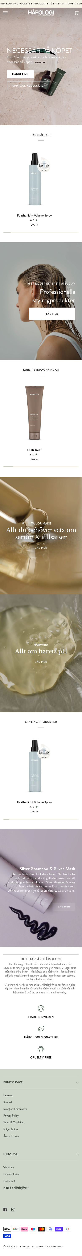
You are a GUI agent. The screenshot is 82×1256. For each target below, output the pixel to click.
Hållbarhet (9, 1181)
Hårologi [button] (10, 1154)
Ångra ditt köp (11, 1136)
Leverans (8, 1095)
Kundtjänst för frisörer (15, 1109)
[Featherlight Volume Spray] (34, 178)
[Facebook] (5, 1209)
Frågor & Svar (10, 1129)
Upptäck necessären (29, 85)
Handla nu (20, 74)
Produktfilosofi (11, 1174)
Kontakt (7, 1102)
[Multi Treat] (35, 413)
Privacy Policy (11, 1116)
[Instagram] (13, 1209)
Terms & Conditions (14, 1122)
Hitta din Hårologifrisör (15, 1188)
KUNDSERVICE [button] (13, 1082)
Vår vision (8, 1167)
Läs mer (52, 313)
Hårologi (14, 1246)
